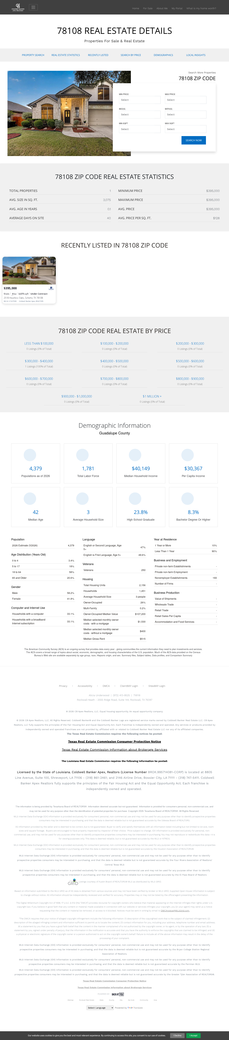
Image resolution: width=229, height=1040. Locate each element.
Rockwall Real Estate (86, 1000)
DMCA (106, 685)
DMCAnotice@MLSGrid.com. (175, 910)
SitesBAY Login (156, 685)
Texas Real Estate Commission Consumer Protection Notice (114, 741)
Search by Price (131, 55)
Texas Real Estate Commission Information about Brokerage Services (115, 987)
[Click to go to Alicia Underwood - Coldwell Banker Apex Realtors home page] (20, 7)
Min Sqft (123, 123)
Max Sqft (169, 123)
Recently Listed (98, 55)
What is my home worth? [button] (201, 8)
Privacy (63, 685)
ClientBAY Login (129, 685)
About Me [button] (162, 8)
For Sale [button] (148, 8)
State (101, 1000)
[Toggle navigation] (33, 7)
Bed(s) (122, 108)
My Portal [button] (177, 8)
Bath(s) (168, 108)
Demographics (163, 55)
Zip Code (131, 1000)
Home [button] (135, 8)
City (121, 1000)
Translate (138, 1007)
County (111, 1000)
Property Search (33, 55)
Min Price (124, 94)
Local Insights (195, 55)
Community (144, 1000)
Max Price (170, 94)
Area (155, 1000)
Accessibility (85, 685)
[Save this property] (52, 261)
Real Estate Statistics (66, 55)
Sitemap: (71, 1000)
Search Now (194, 140)
